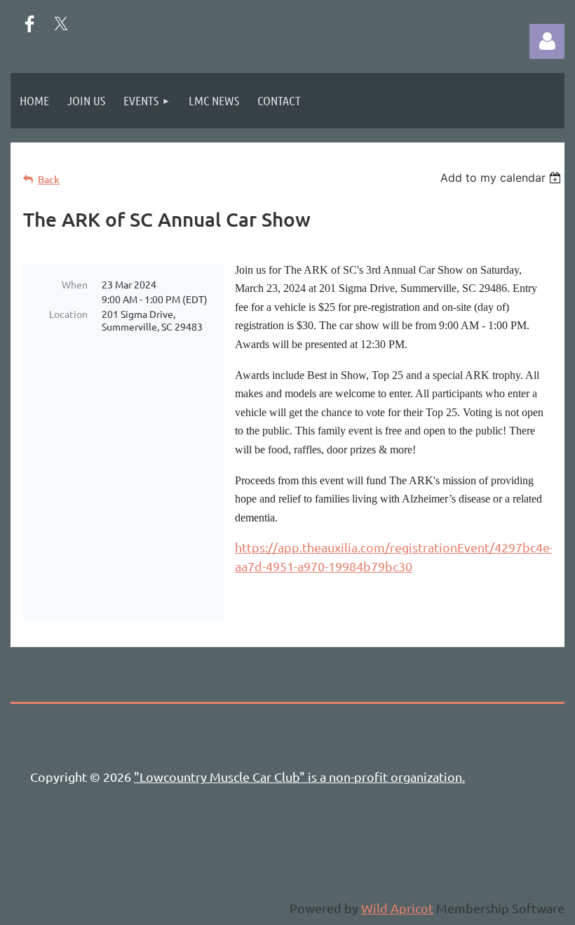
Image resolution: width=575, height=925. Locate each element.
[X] (61, 24)
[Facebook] (29, 24)
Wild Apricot (397, 907)
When (75, 284)
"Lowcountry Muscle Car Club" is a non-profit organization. (299, 776)
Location (68, 313)
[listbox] (502, 177)
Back (49, 179)
